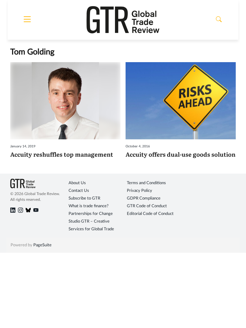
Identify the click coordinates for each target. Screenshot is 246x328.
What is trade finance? (89, 206)
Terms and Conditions (146, 183)
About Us (77, 183)
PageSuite (42, 245)
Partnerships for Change (91, 214)
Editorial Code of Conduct (150, 214)
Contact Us (79, 191)
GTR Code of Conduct (147, 206)
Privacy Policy (139, 191)
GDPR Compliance (143, 198)
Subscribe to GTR (84, 198)
